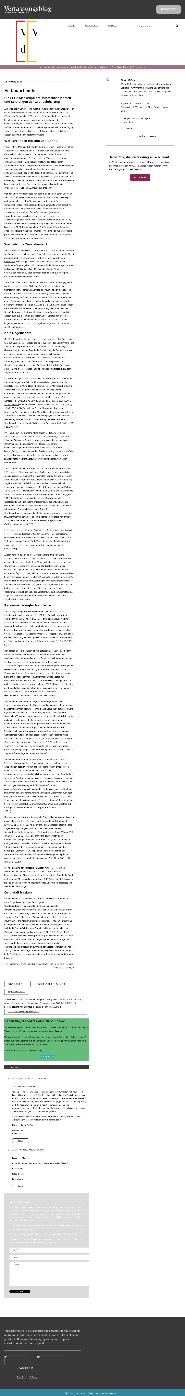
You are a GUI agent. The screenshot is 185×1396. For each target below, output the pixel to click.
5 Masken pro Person (55, 257)
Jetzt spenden (140, 177)
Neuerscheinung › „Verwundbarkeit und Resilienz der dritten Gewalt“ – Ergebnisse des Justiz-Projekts (92, 67)
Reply (20, 1140)
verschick (8, 261)
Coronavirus (126, 107)
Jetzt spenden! (47, 1056)
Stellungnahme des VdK (16, 524)
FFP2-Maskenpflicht (143, 107)
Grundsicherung (161, 107)
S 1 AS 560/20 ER (32, 400)
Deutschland (127, 121)
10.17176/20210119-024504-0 (23, 1011)
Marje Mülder (128, 80)
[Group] (27, 7)
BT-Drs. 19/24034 (65, 641)
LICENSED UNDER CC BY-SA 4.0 (49, 984)
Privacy (33, 1377)
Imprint (21, 1377)
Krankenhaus (10, 219)
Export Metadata (16, 991)
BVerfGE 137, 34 (13, 824)
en (14, 261)
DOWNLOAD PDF (16, 984)
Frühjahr (62, 172)
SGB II (124, 110)
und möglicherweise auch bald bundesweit (49, 108)
